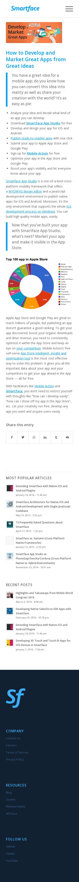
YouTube (12, 861)
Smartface (14, 391)
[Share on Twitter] (23, 437)
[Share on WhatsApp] (34, 437)
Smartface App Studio (43, 123)
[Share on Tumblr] (56, 437)
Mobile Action (44, 386)
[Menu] (67, 8)
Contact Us (13, 738)
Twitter (10, 854)
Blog (9, 792)
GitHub (10, 846)
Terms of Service (17, 752)
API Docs (11, 814)
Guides (11, 799)
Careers (11, 745)
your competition (28, 348)
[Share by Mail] (67, 437)
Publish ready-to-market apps (31, 138)
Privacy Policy (15, 759)
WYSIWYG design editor (25, 191)
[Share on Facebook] (11, 437)
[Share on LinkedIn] (45, 437)
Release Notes (15, 806)
